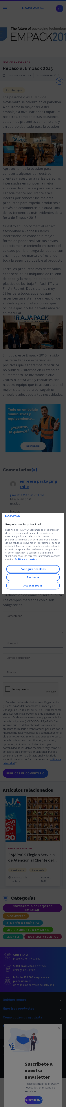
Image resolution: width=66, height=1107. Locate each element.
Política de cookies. (25, 559)
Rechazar (33, 577)
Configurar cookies (33, 569)
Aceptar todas (33, 585)
